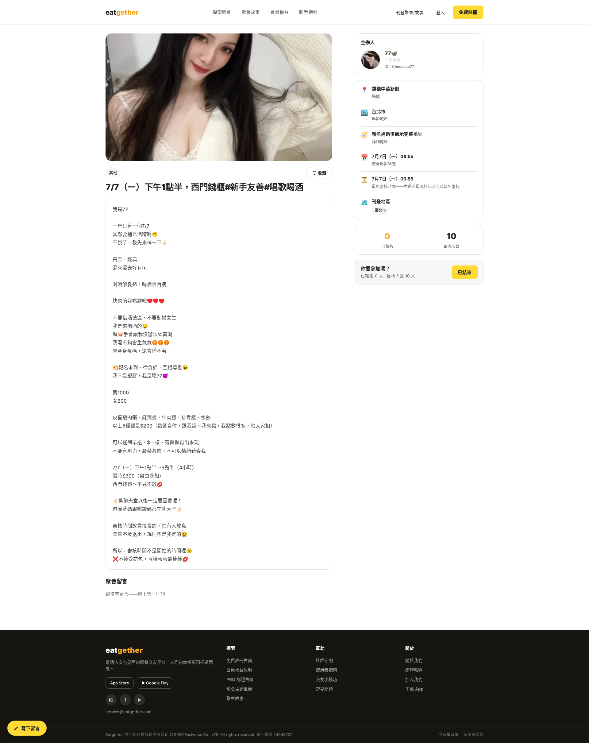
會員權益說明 (239, 669)
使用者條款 (473, 734)
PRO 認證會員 (240, 679)
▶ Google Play (154, 682)
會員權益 (279, 12)
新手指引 (308, 12)
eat (122, 12)
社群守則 (324, 660)
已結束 (465, 272)
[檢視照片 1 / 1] (219, 97)
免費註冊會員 (239, 660)
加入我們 (413, 679)
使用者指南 (326, 669)
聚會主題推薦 (239, 688)
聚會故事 (250, 12)
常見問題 (324, 688)
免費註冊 (468, 12)
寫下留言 (30, 728)
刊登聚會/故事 (409, 12)
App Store (119, 682)
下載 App (414, 688)
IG (111, 699)
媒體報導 (413, 669)
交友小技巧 (326, 679)
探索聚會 (222, 12)
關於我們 (413, 660)
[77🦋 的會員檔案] (370, 60)
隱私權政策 (449, 734)
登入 (440, 12)
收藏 (321, 173)
